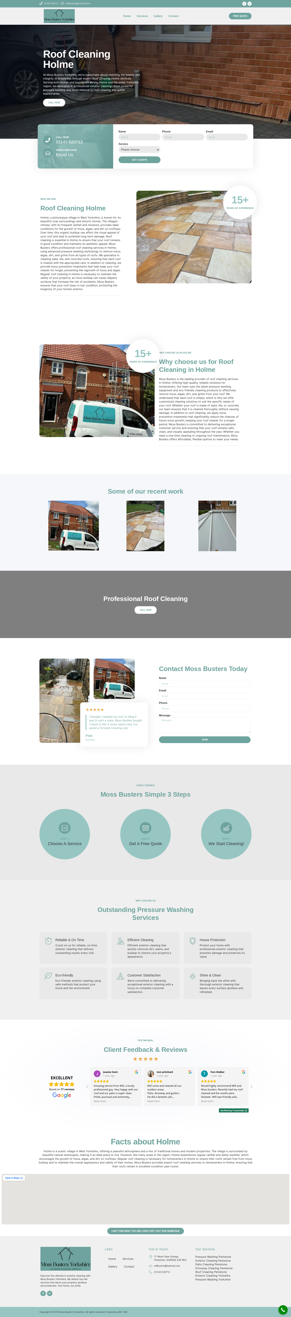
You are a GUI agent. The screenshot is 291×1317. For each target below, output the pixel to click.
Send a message (66, 150)
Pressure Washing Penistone (213, 1256)
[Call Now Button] (283, 1309)
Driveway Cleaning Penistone (214, 1268)
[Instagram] (250, 4)
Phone (166, 131)
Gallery (158, 16)
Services (142, 16)
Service (123, 144)
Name (122, 131)
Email (209, 131)
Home (127, 16)
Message (164, 715)
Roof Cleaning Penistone (211, 1272)
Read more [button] (100, 1101)
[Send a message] (48, 153)
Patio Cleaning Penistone (211, 1264)
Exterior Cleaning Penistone (213, 1260)
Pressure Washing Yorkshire (213, 1279)
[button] (41, 526)
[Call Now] (48, 140)
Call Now (62, 137)
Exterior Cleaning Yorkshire (212, 1275)
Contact (174, 16)
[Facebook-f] (244, 4)
